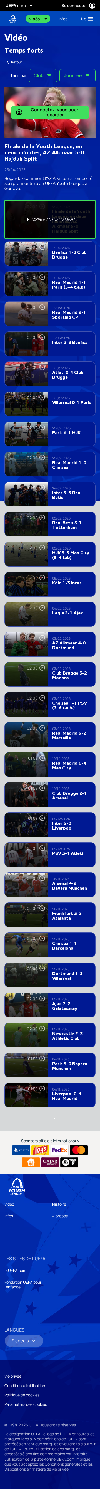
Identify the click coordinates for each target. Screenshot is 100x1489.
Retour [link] (16, 62)
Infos (8, 1216)
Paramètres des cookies (25, 1404)
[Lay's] (40, 1150)
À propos (60, 1216)
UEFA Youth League (12, 19)
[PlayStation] (21, 1150)
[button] (38, 18)
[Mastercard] (79, 1150)
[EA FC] (69, 1162)
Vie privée (12, 1376)
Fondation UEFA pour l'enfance (22, 1284)
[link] (63, 18)
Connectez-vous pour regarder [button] (54, 112)
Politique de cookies (21, 1394)
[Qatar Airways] (50, 1162)
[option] (50, 219)
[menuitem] (39, 18)
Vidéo (9, 1204)
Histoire (59, 1204)
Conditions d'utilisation (24, 1385)
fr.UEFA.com (15, 1270)
